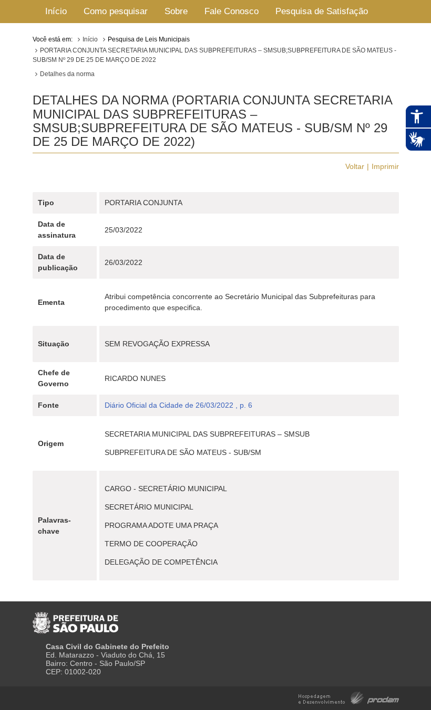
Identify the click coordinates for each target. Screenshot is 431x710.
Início (56, 11)
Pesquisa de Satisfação (321, 11)
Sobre (176, 11)
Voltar (354, 166)
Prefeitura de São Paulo (75, 619)
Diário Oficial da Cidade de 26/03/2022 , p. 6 (178, 405)
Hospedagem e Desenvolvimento (349, 697)
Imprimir (385, 166)
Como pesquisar (116, 11)
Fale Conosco (231, 11)
